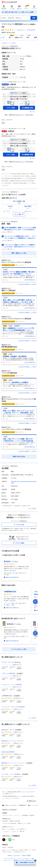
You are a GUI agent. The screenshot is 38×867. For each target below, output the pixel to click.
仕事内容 (13, 84)
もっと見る (31, 508)
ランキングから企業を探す (9, 823)
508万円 (19, 746)
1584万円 (19, 668)
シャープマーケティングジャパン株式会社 (16, 429)
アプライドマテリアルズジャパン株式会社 (16, 318)
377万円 (19, 735)
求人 (11, 36)
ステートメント (7, 860)
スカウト (26, 8)
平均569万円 (32, 30)
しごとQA (11, 8)
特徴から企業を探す (15, 821)
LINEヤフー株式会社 (7, 847)
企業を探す (4, 8)
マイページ (34, 8)
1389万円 (19, 712)
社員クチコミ (19, 36)
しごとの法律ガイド (21, 829)
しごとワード (14, 831)
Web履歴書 (25, 815)
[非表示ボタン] (35, 860)
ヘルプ (33, 111)
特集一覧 (19, 8)
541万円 (19, 769)
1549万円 (19, 679)
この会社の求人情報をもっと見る (26, 284)
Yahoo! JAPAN (26, 855)
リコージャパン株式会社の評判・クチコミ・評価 (13, 81)
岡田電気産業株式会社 (9, 347)
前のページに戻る (9, 43)
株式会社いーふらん (11, 561)
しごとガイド (5, 831)
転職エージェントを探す (24, 823)
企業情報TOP (22, 805)
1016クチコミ (22, 30)
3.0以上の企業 (11, 32)
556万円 (19, 780)
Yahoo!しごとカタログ (10, 805)
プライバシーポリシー (10, 858)
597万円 (19, 757)
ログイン (21, 115)
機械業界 (4, 32)
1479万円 (19, 690)
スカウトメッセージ (7, 815)
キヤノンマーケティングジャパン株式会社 (16, 262)
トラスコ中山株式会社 (9, 373)
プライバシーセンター (24, 858)
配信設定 (32, 815)
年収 (28, 36)
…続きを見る (12, 570)
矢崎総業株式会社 (10, 591)
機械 (12, 471)
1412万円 (19, 701)
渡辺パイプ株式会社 (9, 290)
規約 (33, 858)
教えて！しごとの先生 (8, 829)
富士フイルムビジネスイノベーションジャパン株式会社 (19, 400)
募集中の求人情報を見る (12, 577)
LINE (13, 839)
